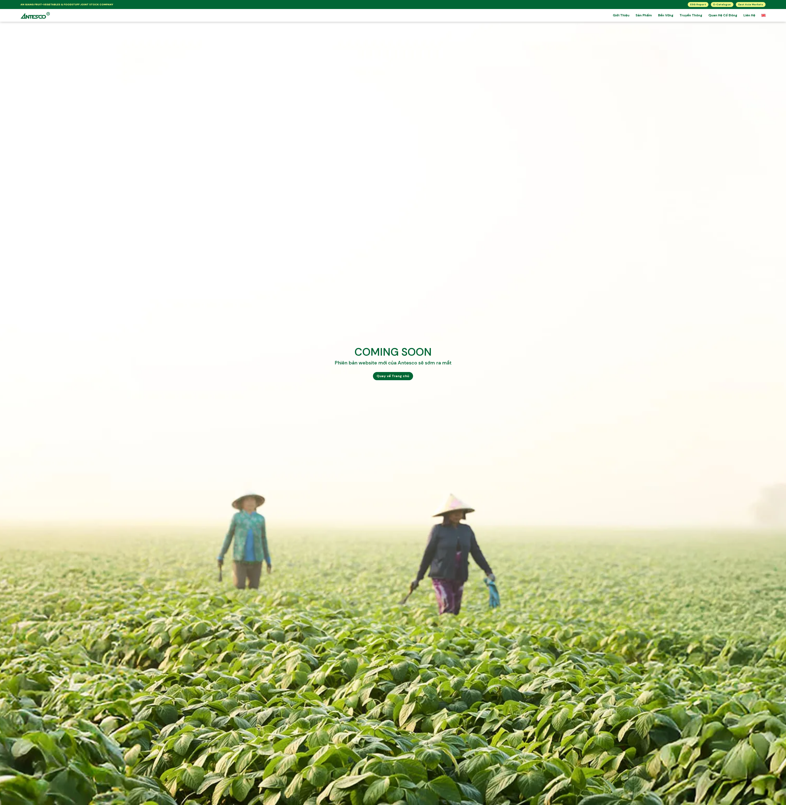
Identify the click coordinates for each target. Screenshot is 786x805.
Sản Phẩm (644, 15)
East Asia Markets (750, 4)
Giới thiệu (621, 15)
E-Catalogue (722, 4)
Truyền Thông (691, 15)
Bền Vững (665, 15)
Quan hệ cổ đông (722, 15)
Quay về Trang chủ (393, 376)
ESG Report (698, 4)
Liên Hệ (749, 15)
